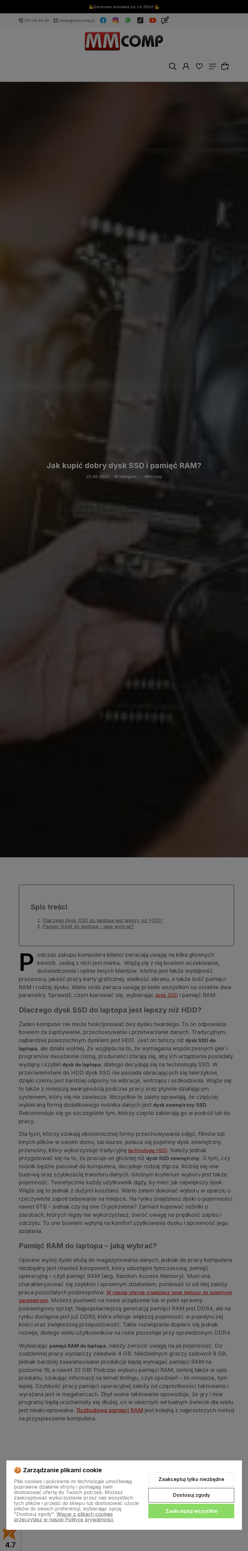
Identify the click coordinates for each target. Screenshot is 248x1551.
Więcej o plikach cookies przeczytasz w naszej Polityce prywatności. (64, 1517)
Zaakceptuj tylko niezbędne (191, 1479)
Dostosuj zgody (191, 1495)
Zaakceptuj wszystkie (191, 1511)
